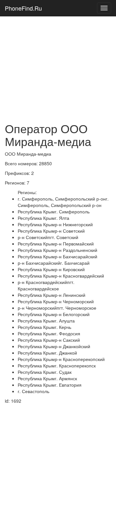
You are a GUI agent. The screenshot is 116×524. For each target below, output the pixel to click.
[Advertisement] (58, 58)
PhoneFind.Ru (23, 8)
